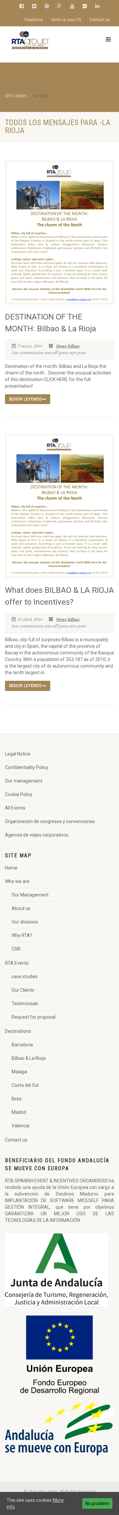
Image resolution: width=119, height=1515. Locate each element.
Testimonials (25, 1003)
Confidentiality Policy (26, 767)
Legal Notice (17, 754)
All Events (15, 808)
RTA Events (17, 963)
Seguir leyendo (25, 399)
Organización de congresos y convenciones (50, 821)
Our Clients (23, 990)
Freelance (34, 19)
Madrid (19, 1112)
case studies (25, 976)
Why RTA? (22, 935)
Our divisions (25, 921)
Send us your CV (66, 19)
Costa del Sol (25, 1085)
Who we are (17, 881)
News (61, 346)
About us (21, 908)
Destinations (18, 1031)
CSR (16, 948)
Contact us (100, 19)
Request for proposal (34, 1017)
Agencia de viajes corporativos (36, 835)
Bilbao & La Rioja (29, 1058)
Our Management (30, 894)
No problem (97, 1503)
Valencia (20, 1125)
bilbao (73, 346)
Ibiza (16, 1098)
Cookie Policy (18, 794)
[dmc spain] (39, 40)
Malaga (19, 1071)
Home (11, 867)
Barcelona (22, 1044)
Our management (23, 781)
